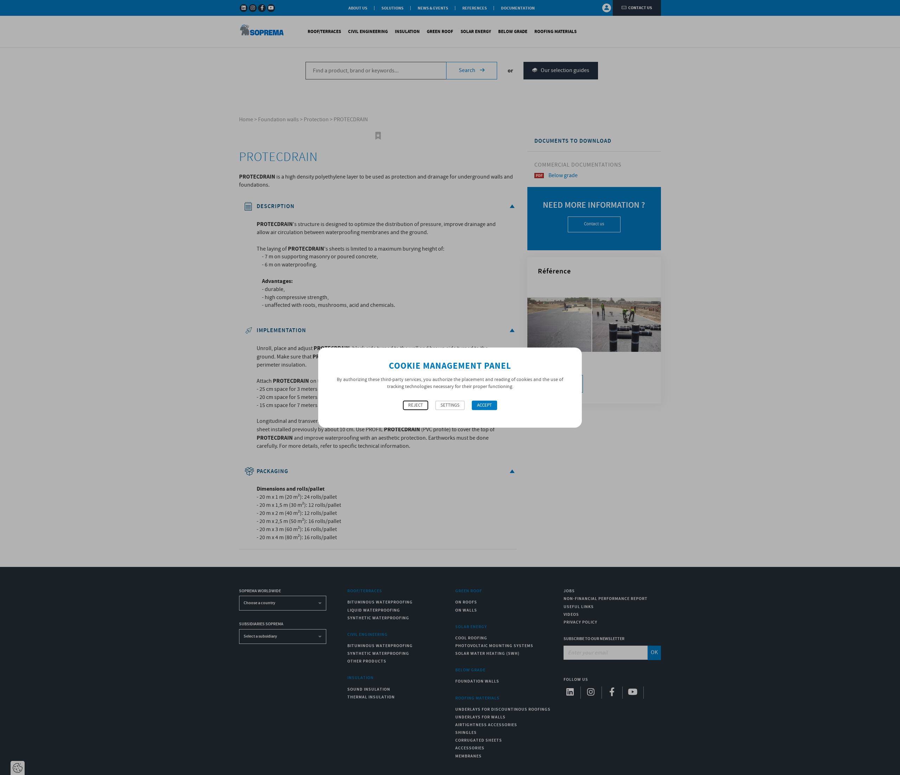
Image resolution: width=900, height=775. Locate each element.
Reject (415, 405)
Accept (484, 405)
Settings (450, 405)
